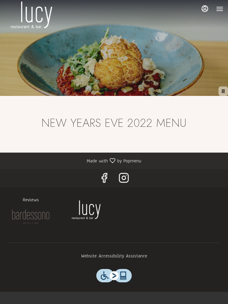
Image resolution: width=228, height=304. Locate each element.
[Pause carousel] (223, 91)
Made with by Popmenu (72, 160)
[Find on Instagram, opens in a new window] (123, 179)
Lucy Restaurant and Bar (86, 209)
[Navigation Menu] (219, 9)
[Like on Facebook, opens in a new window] (104, 179)
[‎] (31, 216)
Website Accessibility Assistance (114, 256)
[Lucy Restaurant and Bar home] (31, 14)
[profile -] (204, 8)
